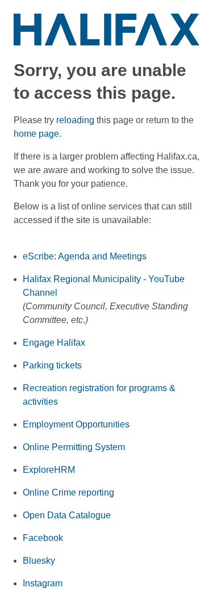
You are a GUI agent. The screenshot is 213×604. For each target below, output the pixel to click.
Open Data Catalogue (67, 515)
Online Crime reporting (68, 492)
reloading (75, 120)
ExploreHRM (49, 470)
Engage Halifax (54, 342)
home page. (37, 134)
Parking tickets (52, 365)
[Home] (106, 28)
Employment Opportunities (76, 424)
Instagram (42, 583)
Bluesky (39, 560)
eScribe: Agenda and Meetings (85, 256)
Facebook (43, 538)
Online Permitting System (74, 447)
